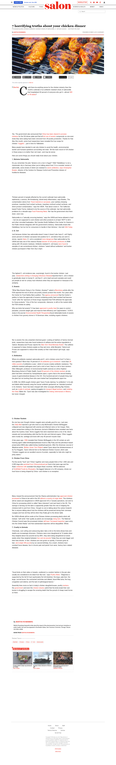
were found (62, 244)
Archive (63, 730)
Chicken (21, 642)
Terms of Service (52, 730)
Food (41, 7)
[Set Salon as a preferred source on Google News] (63, 77)
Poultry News (55, 575)
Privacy (60, 728)
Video (101, 7)
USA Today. (69, 227)
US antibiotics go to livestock (50, 362)
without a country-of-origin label (51, 498)
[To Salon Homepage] (58, 5)
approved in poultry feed (48, 308)
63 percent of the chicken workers (53, 371)
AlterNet (15, 642)
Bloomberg (59, 290)
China (27, 642)
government (19, 588)
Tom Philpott (33, 447)
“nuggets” (21, 143)
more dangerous (48, 239)
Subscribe (18, 2)
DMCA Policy (58, 751)
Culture (32, 7)
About (56, 725)
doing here (57, 519)
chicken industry (38, 588)
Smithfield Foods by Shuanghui (25, 469)
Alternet (31, 82)
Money (92, 7)
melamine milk (21, 467)
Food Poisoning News (39, 211)
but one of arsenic (49, 136)
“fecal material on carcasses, (41, 202)
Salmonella (40, 642)
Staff (63, 725)
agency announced (52, 295)
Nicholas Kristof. (52, 345)
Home (49, 725)
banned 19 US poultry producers (53, 242)
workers (65, 585)
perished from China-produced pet (36, 464)
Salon (25, 239)
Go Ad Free (58, 733)
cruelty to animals (24, 389)
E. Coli (33, 642)
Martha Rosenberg (20, 32)
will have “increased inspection (54, 521)
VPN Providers (58, 748)
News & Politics (18, 7)
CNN (26, 440)
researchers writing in (34, 276)
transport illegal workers (54, 389)
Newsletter (82, 2)
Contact (52, 728)
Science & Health (79, 7)
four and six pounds (44, 538)
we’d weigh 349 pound (23, 543)
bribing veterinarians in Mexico (60, 391)
